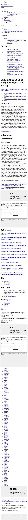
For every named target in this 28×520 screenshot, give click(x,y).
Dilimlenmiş (10, 15)
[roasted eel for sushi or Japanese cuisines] (14, 254)
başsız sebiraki (13, 14)
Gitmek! (3, 316)
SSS (5, 18)
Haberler (6, 17)
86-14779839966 (5, 4)
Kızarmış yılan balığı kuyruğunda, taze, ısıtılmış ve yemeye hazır (15, 54)
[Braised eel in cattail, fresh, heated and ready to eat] (14, 234)
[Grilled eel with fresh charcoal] (9, 262)
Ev (4, 10)
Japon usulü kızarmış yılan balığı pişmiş (13, 245)
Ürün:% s (6, 11)
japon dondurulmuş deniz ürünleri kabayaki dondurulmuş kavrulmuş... (12, 273)
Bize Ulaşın (6, 22)
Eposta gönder (4, 322)
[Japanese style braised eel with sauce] (11, 248)
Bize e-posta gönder (5, 131)
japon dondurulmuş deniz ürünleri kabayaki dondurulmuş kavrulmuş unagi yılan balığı (13, 184)
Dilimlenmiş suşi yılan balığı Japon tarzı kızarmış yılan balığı (15, 68)
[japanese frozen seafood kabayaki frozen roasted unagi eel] (14, 269)
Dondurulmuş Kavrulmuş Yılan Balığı (16, 13)
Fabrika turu (10, 21)
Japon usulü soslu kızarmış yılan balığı (13, 251)
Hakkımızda (7, 20)
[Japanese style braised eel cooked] (11, 242)
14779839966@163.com (7, 6)
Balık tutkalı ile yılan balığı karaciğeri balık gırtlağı (13, 61)
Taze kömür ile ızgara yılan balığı (11, 265)
